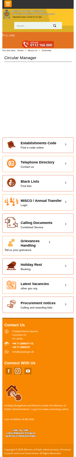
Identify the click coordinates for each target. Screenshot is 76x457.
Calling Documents (36, 225)
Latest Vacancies (35, 286)
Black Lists (30, 183)
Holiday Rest (31, 267)
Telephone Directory (37, 164)
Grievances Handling (22, 245)
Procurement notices (38, 305)
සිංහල (5, 35)
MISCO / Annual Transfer (41, 203)
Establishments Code (38, 145)
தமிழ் (12, 35)
